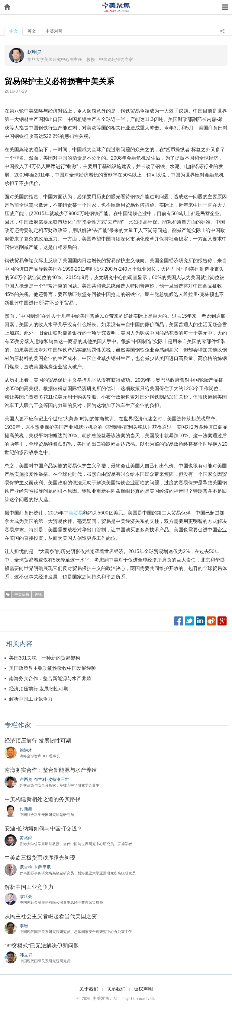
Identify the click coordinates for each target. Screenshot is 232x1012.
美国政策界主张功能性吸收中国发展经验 (52, 668)
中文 (13, 31)
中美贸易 (73, 512)
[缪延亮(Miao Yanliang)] (11, 898)
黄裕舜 (26, 837)
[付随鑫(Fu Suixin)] (11, 810)
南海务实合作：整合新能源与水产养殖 (50, 678)
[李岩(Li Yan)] (11, 927)
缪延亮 (26, 896)
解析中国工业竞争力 (31, 699)
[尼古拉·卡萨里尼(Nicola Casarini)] (11, 869)
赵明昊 (34, 52)
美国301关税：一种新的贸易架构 (44, 657)
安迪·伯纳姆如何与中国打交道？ (43, 829)
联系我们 (116, 988)
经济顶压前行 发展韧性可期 (38, 688)
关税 (38, 594)
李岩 (24, 925)
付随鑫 (26, 808)
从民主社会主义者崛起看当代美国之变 (51, 916)
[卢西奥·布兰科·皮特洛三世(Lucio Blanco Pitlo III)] (11, 781)
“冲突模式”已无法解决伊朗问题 (42, 946)
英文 (31, 31)
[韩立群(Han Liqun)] (11, 957)
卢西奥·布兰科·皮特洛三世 (44, 779)
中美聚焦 (116, 7)
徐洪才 (26, 750)
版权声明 (143, 988)
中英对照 (54, 31)
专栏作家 (18, 725)
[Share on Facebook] (178, 620)
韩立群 (26, 955)
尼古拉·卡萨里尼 (35, 867)
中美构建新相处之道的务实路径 (43, 799)
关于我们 (88, 988)
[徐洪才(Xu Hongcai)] (11, 752)
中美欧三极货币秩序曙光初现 (40, 858)
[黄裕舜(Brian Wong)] (11, 840)
